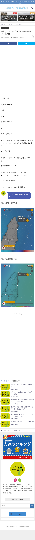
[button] (2, 16)
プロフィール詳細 (17, 499)
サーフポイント (6, 381)
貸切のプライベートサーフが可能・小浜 (11, 430)
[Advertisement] (17, 330)
